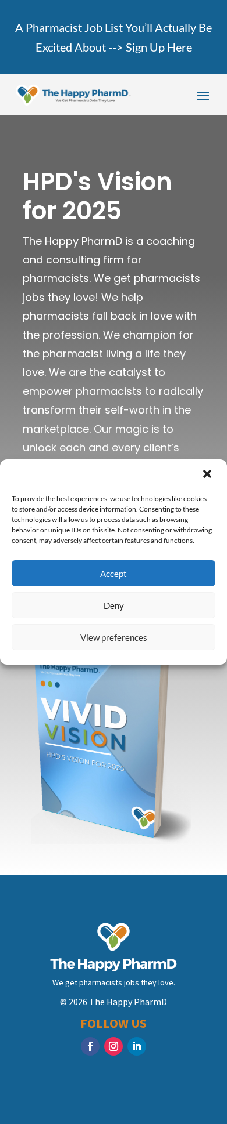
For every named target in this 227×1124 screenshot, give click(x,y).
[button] (208, 475)
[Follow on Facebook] (90, 1046)
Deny (114, 605)
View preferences (113, 637)
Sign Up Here (159, 47)
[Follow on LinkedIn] (136, 1046)
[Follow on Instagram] (113, 1046)
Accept (113, 573)
